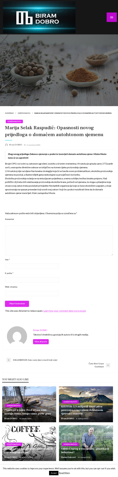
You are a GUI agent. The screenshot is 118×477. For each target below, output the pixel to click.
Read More (64, 473)
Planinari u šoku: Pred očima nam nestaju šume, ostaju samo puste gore (27, 411)
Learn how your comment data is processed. (64, 310)
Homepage (9, 113)
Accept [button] (54, 473)
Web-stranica (11, 287)
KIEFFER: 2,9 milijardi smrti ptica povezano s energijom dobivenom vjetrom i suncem (82, 410)
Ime (7, 259)
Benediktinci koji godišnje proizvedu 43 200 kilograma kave (28, 450)
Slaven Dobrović (68, 457)
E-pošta (9, 273)
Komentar (9, 219)
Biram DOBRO (16, 145)
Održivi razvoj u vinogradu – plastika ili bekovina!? (85, 450)
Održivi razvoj (24, 113)
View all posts (41, 341)
